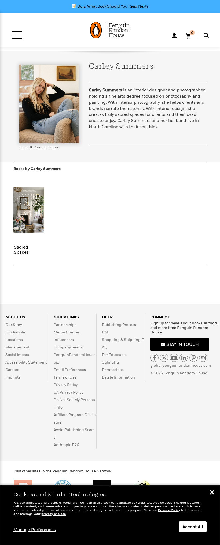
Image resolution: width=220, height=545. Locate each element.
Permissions (113, 369)
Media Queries (67, 332)
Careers (12, 369)
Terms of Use (65, 377)
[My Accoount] (174, 35)
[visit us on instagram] (203, 358)
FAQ (106, 332)
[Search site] (206, 35)
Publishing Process (119, 324)
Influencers (64, 339)
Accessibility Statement (26, 362)
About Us (15, 317)
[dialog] (110, 515)
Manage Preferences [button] (34, 529)
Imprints (12, 377)
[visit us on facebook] (154, 358)
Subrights (111, 362)
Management (17, 347)
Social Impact (17, 354)
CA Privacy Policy (68, 392)
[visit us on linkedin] (183, 358)
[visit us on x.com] (164, 358)
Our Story (13, 324)
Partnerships (65, 324)
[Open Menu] (16, 35)
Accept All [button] (192, 527)
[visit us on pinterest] (193, 358)
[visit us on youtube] (174, 358)
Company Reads (68, 347)
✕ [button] (212, 493)
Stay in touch (182, 344)
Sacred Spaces (21, 249)
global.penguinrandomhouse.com (180, 365)
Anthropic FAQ (67, 444)
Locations (14, 339)
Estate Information (118, 377)
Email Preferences (70, 369)
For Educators (114, 354)
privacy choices (53, 514)
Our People (15, 332)
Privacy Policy (66, 384)
